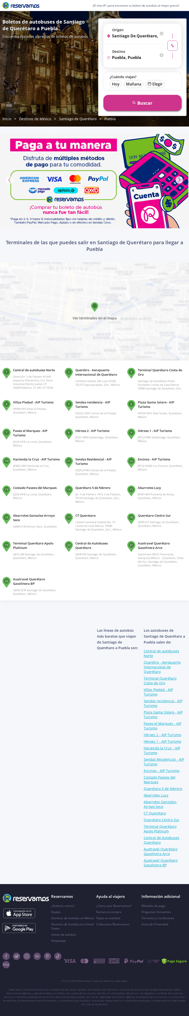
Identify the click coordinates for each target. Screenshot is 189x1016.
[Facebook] (6, 956)
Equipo (56, 912)
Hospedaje (58, 941)
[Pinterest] (47, 956)
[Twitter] (16, 956)
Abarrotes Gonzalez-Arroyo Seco (160, 804)
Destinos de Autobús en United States (72, 926)
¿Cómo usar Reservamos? (113, 906)
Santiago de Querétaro (77, 118)
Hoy (116, 84)
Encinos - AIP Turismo (161, 770)
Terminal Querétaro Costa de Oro (160, 680)
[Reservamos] (20, 5)
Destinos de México (35, 118)
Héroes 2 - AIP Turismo (162, 734)
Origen (118, 30)
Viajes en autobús (108, 918)
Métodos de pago (153, 906)
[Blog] (6, 964)
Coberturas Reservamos (112, 924)
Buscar (144, 103)
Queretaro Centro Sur (161, 819)
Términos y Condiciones (158, 918)
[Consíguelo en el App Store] (19, 913)
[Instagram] (27, 956)
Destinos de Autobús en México (72, 918)
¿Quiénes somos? (63, 906)
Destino (118, 51)
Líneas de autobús (63, 934)
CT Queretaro (155, 813)
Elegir (157, 84)
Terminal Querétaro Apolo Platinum (160, 828)
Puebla (110, 118)
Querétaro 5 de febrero (163, 788)
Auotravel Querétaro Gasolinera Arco (160, 851)
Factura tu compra (108, 912)
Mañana (133, 84)
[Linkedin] (37, 956)
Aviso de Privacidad (155, 924)
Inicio (6, 118)
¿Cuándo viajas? (123, 76)
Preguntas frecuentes (156, 912)
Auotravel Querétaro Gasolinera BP (160, 862)
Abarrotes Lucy (156, 795)
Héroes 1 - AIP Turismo (162, 741)
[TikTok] (58, 956)
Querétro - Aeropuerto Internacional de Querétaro (162, 667)
